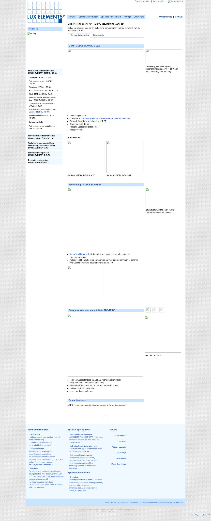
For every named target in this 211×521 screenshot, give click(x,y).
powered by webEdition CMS (200, 515)
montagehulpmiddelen (77, 490)
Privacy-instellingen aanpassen (117, 502)
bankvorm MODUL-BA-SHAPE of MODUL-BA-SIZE (106, 118)
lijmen (71, 485)
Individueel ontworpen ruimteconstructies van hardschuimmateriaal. (85, 448)
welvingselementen (36, 487)
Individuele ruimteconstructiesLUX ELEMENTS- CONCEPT (41, 137)
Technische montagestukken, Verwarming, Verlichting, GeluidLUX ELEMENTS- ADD (41, 145)
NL (182, 1)
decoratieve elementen (54, 485)
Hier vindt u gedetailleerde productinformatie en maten (100, 405)
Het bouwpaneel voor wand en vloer (43, 437)
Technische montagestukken (90, 483)
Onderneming (165, 17)
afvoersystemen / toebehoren (41, 465)
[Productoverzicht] (105, 418)
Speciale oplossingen (111, 17)
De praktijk (121, 453)
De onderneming (118, 464)
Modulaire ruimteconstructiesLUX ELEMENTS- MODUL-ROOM (42, 72)
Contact (178, 17)
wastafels (47, 445)
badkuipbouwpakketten (51, 471)
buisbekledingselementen (39, 442)
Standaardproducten (88, 17)
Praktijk (127, 17)
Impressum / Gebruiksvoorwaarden (145, 502)
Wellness (33, 29)
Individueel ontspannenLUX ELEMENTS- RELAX (39, 154)
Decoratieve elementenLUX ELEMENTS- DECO (38, 161)
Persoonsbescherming (170, 502)
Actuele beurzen (119, 447)
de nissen (41, 476)
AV (182, 502)
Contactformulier (142, 1)
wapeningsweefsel (89, 488)
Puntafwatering (35, 451)
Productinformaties (79, 35)
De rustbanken (35, 471)
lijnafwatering (47, 451)
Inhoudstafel (158, 1)
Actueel (72, 17)
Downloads (139, 17)
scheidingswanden (53, 476)
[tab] (148, 310)
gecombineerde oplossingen (40, 454)
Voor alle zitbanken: (79, 254)
